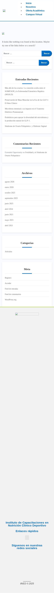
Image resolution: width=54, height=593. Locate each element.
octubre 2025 (10, 193)
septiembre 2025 (11, 198)
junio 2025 (9, 204)
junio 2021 (9, 215)
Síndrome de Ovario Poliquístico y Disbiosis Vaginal (26, 126)
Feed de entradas (11, 289)
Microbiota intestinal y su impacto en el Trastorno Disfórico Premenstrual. (24, 110)
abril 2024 (9, 209)
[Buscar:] (22, 53)
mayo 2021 (9, 220)
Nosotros (31, 7)
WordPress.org (10, 300)
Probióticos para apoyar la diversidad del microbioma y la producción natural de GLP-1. (26, 119)
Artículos (8, 252)
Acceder (8, 283)
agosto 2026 (9, 182)
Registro (8, 278)
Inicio (29, 3)
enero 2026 (9, 187)
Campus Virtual (34, 14)
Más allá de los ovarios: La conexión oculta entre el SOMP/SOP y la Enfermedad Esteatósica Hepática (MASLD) (25, 91)
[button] (27, 537)
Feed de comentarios (13, 294)
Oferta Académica (35, 10)
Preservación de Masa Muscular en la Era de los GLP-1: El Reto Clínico (27, 101)
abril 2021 (9, 226)
